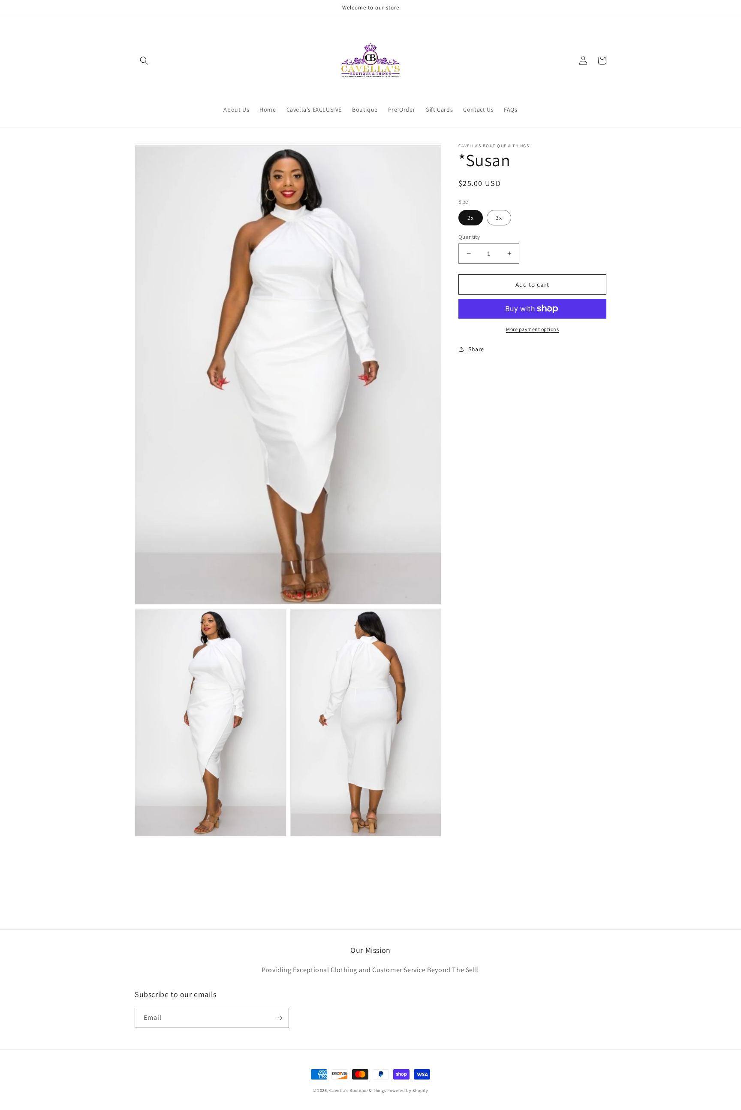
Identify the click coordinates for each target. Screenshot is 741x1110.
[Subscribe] (279, 1018)
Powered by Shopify (407, 1090)
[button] (144, 60)
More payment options (532, 329)
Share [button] (476, 349)
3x (499, 217)
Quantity (469, 236)
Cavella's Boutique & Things (358, 1090)
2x (470, 217)
